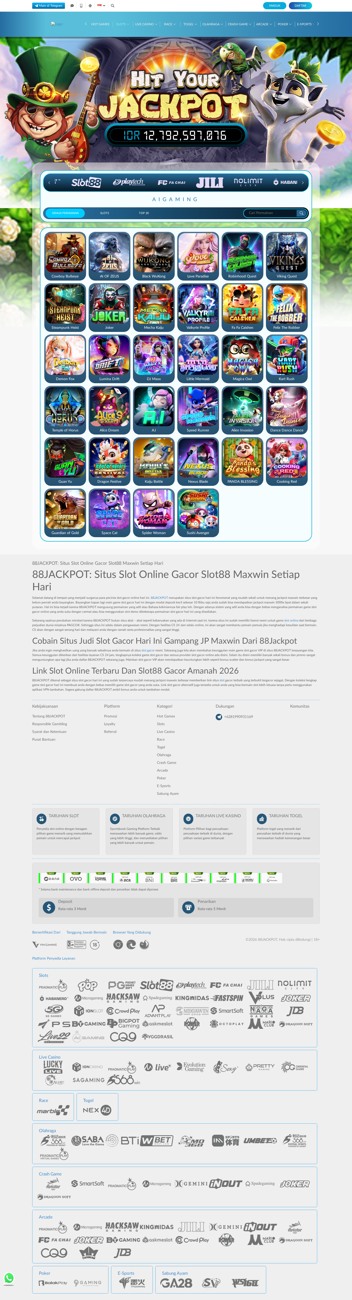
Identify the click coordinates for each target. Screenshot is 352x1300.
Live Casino (145, 24)
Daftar (300, 5)
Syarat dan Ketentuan (49, 732)
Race (168, 24)
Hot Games (100, 24)
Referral (110, 732)
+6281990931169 (238, 717)
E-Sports (305, 24)
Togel (188, 24)
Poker (283, 24)
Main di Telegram (50, 5)
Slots (121, 24)
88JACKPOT (159, 597)
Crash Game (238, 24)
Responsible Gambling (49, 724)
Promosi (110, 716)
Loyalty (109, 724)
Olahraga (211, 24)
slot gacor (148, 650)
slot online (291, 620)
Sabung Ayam (168, 794)
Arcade (262, 24)
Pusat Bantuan (43, 739)
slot (222, 680)
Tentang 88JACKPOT (48, 716)
